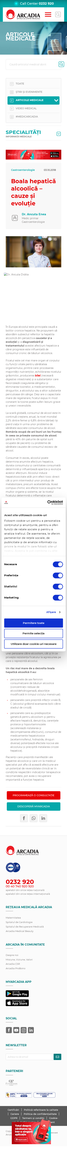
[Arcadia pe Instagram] (23, 1030)
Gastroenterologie (23, 170)
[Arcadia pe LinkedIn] (31, 1030)
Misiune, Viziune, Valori (19, 959)
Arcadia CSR (13, 963)
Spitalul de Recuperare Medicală (25, 926)
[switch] (58, 575)
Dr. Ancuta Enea (34, 214)
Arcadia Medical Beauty (19, 931)
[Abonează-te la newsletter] (57, 1057)
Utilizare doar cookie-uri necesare (33, 644)
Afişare (51, 612)
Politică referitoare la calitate (41, 1109)
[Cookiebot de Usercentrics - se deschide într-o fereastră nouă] (48, 502)
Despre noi (12, 955)
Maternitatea (13, 917)
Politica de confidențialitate (40, 1113)
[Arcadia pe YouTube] (16, 1030)
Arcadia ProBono (15, 968)
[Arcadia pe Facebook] (9, 1030)
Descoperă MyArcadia (33, 806)
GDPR (14, 1118)
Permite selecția (33, 633)
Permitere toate (33, 623)
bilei (38, 375)
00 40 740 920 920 (20, 886)
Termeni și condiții (33, 1118)
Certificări (14, 1109)
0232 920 (46, 4)
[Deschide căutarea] (57, 14)
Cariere (15, 1113)
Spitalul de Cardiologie (19, 922)
